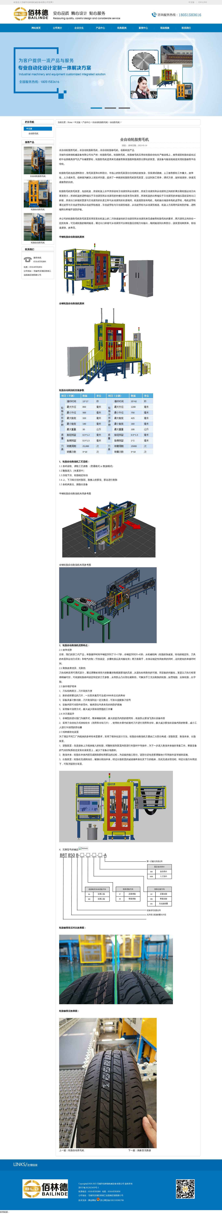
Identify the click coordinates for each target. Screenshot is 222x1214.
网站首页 (36, 28)
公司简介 (57, 28)
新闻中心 (143, 28)
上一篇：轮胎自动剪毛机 (71, 1150)
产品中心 (100, 28)
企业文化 (79, 28)
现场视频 (164, 28)
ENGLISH (202, 2)
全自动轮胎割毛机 (100, 122)
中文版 (191, 2)
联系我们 (186, 28)
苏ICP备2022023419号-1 (88, 1187)
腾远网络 (92, 1200)
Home (70, 122)
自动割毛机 (33, 133)
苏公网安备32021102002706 (112, 1200)
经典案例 (121, 28)
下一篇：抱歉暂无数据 (139, 1150)
